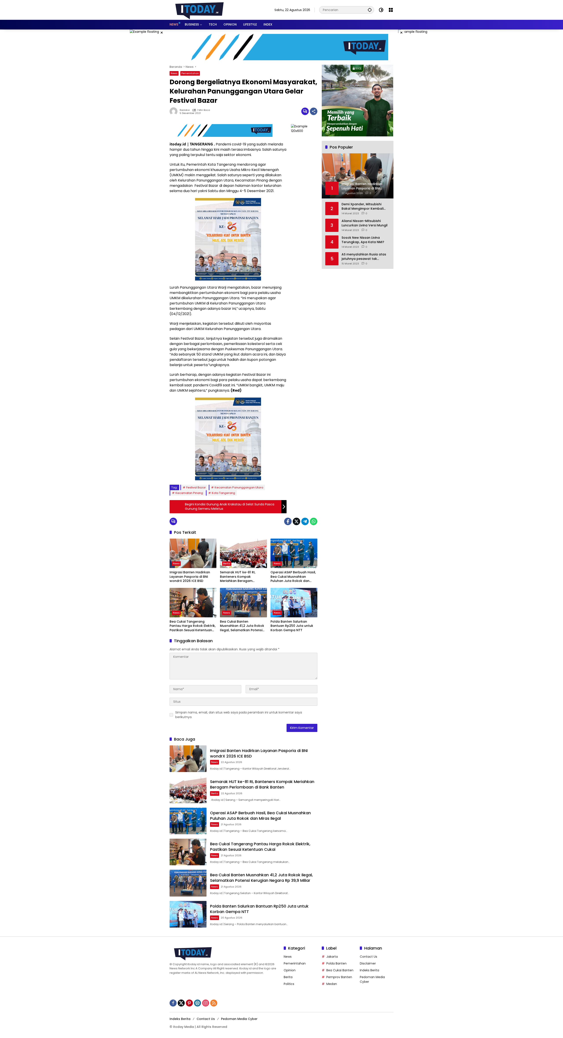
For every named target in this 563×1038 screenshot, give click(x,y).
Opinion (290, 970)
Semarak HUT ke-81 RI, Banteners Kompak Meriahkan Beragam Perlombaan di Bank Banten (242, 576)
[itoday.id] (199, 9)
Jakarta (332, 956)
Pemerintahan (190, 73)
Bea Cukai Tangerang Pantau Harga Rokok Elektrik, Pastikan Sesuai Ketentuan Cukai (193, 626)
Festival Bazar (196, 487)
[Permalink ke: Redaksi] (175, 111)
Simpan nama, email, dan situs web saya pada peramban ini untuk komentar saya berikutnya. (238, 714)
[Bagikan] (313, 111)
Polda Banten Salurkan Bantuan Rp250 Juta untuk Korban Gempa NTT (292, 626)
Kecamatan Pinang (189, 493)
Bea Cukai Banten (339, 970)
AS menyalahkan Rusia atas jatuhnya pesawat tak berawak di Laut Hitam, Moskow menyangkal (364, 256)
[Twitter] (296, 521)
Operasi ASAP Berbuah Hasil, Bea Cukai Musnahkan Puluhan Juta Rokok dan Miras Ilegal (293, 576)
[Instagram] (205, 1003)
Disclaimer (368, 963)
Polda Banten (336, 963)
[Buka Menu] (390, 10)
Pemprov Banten (339, 977)
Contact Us (368, 956)
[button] (369, 9)
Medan (331, 984)
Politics (289, 984)
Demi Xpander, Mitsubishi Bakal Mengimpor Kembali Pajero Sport (363, 206)
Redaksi (185, 110)
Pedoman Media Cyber (239, 1019)
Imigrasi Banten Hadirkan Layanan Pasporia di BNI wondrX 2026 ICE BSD (190, 576)
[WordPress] (197, 1003)
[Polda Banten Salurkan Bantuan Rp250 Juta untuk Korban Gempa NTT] (294, 602)
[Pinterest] (189, 1003)
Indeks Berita (369, 970)
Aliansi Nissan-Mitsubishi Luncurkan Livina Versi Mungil (365, 223)
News (174, 73)
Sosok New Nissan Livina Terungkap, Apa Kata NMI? (363, 240)
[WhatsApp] (313, 521)
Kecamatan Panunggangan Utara (239, 487)
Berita (226, 563)
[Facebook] (288, 521)
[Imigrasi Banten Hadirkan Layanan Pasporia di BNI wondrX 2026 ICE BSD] (193, 553)
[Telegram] (305, 521)
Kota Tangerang (223, 493)
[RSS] (213, 1003)
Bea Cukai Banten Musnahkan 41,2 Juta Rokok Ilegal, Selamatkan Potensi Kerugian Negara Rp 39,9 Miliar (242, 626)
